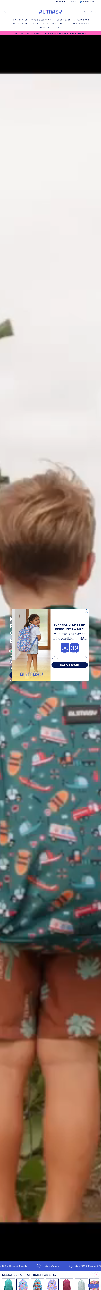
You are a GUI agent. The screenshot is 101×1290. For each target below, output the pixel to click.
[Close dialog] (86, 611)
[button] (93, 1286)
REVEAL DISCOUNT (69, 665)
